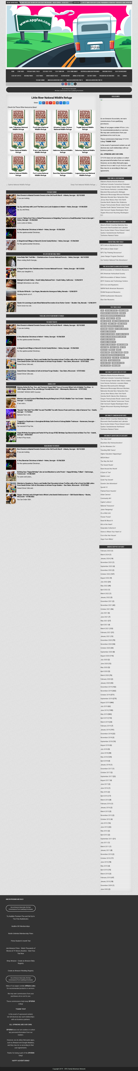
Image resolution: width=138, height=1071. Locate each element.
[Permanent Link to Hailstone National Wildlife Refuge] (62, 141)
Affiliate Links (124, 127)
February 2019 (106, 726)
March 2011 (105, 846)
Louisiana (120, 189)
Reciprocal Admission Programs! (90, 71)
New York (118, 200)
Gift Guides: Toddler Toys (108, 342)
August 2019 (105, 702)
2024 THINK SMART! (72, 71)
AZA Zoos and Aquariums (109, 285)
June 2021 (104, 617)
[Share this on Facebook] (43, 102)
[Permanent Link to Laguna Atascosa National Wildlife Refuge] (84, 164)
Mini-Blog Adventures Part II (75, 80)
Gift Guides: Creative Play (108, 331)
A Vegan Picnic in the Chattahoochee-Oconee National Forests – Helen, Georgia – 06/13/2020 (50, 268)
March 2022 (105, 593)
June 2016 (104, 788)
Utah (102, 210)
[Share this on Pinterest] (50, 102)
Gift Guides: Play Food (122, 334)
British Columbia (111, 225)
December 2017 (106, 769)
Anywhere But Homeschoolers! (111, 443)
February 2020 (106, 679)
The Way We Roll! (107, 461)
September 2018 (106, 741)
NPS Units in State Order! (109, 249)
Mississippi (112, 194)
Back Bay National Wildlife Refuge (62, 174)
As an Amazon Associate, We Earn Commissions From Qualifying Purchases (21, 908)
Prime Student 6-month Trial (20, 941)
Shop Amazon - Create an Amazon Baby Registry (21, 962)
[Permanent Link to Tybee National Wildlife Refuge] (18, 141)
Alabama (104, 181)
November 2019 (106, 691)
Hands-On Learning (122, 345)
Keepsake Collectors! (108, 528)
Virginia (112, 210)
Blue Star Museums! (120, 71)
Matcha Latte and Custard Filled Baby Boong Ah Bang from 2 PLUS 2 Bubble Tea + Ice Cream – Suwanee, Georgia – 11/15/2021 (54, 399)
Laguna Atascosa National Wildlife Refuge (85, 174)
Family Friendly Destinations (120, 321)
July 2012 (104, 823)
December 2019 (110, 318)
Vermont (107, 210)
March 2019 (105, 722)
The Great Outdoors (114, 360)
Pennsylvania (110, 205)
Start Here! (20, 71)
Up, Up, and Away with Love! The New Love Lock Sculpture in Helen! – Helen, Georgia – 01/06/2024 (52, 207)
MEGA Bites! (105, 457)
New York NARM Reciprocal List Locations (112, 355)
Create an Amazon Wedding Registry (21, 971)
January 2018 (105, 765)
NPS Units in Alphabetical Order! (112, 245)
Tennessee (120, 207)
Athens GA (122, 313)
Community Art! (106, 498)
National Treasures (116, 352)
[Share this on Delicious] (67, 102)
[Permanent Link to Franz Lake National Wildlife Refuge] (40, 141)
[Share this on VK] (57, 102)
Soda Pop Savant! (107, 480)
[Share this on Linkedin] (64, 102)
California (104, 184)
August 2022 (105, 578)
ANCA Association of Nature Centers (113, 277)
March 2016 (105, 800)
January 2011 (105, 850)
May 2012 (104, 831)
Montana (126, 194)
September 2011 (106, 839)
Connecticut (118, 184)
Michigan (122, 192)
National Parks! (28, 76)
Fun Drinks (104, 329)
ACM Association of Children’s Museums (115, 270)
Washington (120, 210)
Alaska (109, 181)
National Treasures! (107, 506)
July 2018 (104, 749)
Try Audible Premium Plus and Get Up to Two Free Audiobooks (21, 917)
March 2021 (105, 628)
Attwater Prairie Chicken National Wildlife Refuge (63, 128)
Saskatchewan (111, 233)
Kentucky (113, 189)
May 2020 (104, 667)
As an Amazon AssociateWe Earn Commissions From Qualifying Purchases (69, 90)
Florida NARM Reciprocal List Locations (112, 326)
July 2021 (104, 613)
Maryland (104, 192)
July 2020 (104, 660)
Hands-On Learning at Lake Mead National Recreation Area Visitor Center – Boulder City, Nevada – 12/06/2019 (56, 303)
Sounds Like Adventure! (109, 483)
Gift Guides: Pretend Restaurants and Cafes (113, 337)
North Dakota (111, 202)
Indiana (128, 187)
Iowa (102, 189)
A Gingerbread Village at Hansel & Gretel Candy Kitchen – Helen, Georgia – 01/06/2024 (48, 241)
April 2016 (104, 796)
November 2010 (106, 854)
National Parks (105, 352)
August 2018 (105, 745)
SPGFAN (126, 139)
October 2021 (105, 609)
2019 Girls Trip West (111, 310)
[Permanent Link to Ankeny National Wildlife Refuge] (18, 164)
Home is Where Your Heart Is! (111, 532)
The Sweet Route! (107, 465)
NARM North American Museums (112, 288)
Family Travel (112, 324)
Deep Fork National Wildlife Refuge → (84, 185)
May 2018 (122, 347)
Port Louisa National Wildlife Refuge (40, 174)
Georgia (108, 187)
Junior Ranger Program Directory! (112, 256)
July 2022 (104, 582)
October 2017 (105, 772)
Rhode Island (120, 205)
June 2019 (104, 710)
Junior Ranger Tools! (52, 76)
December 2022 (106, 570)
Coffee (102, 318)
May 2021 (104, 621)
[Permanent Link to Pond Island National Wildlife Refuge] (40, 118)
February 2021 (106, 632)
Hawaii (113, 187)
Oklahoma (123, 202)
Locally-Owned (114, 347)
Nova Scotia (105, 230)
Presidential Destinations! (106, 76)
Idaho (118, 187)
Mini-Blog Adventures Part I (55, 80)
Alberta (103, 225)
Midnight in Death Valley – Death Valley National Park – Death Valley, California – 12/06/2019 (50, 280)
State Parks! (39, 76)
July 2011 (104, 842)
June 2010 (104, 862)
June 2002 (104, 889)
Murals (119, 350)
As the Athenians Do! (108, 446)
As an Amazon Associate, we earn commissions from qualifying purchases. (114, 121)
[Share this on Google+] (47, 102)
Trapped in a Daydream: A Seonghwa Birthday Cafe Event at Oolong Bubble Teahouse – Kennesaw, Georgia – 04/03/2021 (56, 422)
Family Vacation (122, 324)
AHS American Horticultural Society (113, 273)
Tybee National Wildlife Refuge (18, 151)
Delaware (126, 184)
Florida (103, 187)
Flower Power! (106, 517)
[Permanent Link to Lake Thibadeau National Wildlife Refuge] (18, 118)
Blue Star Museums (107, 299)
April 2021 (104, 625)
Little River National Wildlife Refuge (51, 98)
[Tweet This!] (40, 102)
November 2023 (106, 562)
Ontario (111, 230)
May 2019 (104, 714)
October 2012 (105, 819)
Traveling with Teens (118, 363)
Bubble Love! (105, 476)
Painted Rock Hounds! (108, 491)
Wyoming (116, 213)
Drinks (118, 318)
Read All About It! (107, 520)
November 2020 (106, 644)
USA (118, 76)
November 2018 (106, 737)
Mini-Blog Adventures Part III (94, 80)
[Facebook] (63, 84)
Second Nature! (65, 76)
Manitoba (121, 225)
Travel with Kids (105, 366)
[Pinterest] (66, 84)
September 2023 (106, 566)
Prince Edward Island (122, 230)
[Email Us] (72, 84)
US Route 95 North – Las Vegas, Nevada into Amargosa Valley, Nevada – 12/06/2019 (47, 291)
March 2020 (105, 675)
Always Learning (123, 310)
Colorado (110, 184)
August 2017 (105, 780)
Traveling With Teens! (108, 450)
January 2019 (105, 730)
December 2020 (106, 640)
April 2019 (104, 718)
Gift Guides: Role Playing (108, 339)
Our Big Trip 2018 (106, 358)
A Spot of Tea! (106, 472)
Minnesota (104, 194)
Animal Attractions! (78, 76)
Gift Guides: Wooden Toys (108, 345)
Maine (126, 189)
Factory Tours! (91, 76)
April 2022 (104, 590)
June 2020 (104, 663)
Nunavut (111, 235)
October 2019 (105, 695)
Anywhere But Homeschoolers (109, 313)
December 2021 (106, 601)
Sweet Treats (124, 358)
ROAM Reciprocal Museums (110, 292)
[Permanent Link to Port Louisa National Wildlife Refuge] (40, 164)
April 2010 (104, 870)
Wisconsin (109, 213)
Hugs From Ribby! (107, 539)
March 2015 (105, 811)
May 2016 (104, 792)
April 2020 (104, 671)
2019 (102, 310)
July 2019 (104, 706)
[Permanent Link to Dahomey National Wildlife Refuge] (84, 141)
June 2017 (104, 784)
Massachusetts (112, 192)
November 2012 (106, 815)
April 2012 (104, 835)
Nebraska (104, 197)
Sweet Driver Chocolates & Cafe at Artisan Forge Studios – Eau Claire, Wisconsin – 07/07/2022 (51, 371)
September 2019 (106, 698)
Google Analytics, (121, 165)
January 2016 (105, 807)
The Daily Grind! (40, 80)
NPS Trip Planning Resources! (111, 252)
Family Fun (104, 324)
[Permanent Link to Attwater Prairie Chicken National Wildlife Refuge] (62, 118)
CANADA (125, 76)
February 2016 (106, 803)
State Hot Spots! (16, 76)
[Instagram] (69, 84)
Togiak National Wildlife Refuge (85, 128)
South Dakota (111, 207)
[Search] (75, 84)
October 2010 (105, 858)
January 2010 (105, 881)
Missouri (120, 194)
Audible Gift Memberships (21, 926)
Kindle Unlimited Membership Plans (20, 933)
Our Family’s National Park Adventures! (114, 260)
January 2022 (105, 597)
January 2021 (105, 636)
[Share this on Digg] (60, 102)
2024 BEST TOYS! (47, 71)
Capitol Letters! (106, 502)
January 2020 (105, 683)
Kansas (107, 189)
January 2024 (105, 558)
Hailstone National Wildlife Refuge (63, 151)
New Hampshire (119, 197)
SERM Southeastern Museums (111, 296)
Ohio (117, 202)
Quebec (103, 233)
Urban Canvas (116, 366)
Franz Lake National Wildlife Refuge (40, 151)
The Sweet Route (105, 363)
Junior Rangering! (107, 509)
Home (12, 71)
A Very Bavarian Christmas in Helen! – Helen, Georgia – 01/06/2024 (41, 229)
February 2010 (106, 877)
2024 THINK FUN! (59, 71)
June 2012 (104, 827)
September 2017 (106, 776)
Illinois (123, 187)
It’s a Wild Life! (106, 513)
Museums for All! (107, 71)
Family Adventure (106, 321)
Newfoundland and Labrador (118, 227)
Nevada (110, 197)
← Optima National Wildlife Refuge (18, 185)
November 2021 (106, 605)
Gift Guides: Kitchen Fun (107, 334)
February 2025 (106, 551)
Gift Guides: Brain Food (121, 329)
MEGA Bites (104, 350)
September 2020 (106, 652)
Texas (127, 207)
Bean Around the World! (109, 469)
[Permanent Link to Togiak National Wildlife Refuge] (84, 118)
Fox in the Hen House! (108, 535)
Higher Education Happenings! (111, 454)
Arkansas (121, 181)
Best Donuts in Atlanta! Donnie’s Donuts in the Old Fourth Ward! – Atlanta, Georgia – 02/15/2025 (51, 195)
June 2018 (104, 753)
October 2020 (105, 648)
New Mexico (110, 200)
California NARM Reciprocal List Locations (113, 316)
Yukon (116, 235)
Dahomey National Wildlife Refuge (85, 151)
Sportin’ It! (104, 487)
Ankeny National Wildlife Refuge (18, 174)
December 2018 (106, 734)
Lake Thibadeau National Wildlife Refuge (18, 128)
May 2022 (104, 586)
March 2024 (105, 554)
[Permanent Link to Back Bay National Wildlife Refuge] (62, 164)
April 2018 (104, 761)
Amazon (109, 165)
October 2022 (105, 574)
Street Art (116, 358)
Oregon (103, 205)
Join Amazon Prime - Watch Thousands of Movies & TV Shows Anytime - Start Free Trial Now (20, 951)
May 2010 (104, 866)
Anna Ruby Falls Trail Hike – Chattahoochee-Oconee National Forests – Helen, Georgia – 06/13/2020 (53, 257)
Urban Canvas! (106, 494)
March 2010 (105, 874)
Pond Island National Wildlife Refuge (40, 128)
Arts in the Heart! (106, 524)
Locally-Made (104, 347)
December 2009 (106, 885)
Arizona (114, 181)
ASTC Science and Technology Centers (114, 281)
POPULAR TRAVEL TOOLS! (33, 71)
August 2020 (105, 656)
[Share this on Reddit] (54, 102)
